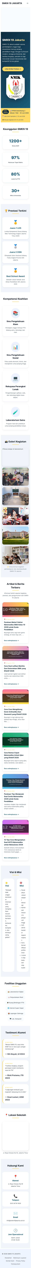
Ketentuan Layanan (19, 1258)
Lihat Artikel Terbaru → (13, 69)
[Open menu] (27, 3)
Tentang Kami (15, 1264)
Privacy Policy (20, 1261)
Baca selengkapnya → (11, 640)
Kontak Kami (10, 1261)
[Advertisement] (15, 19)
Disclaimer (8, 1258)
